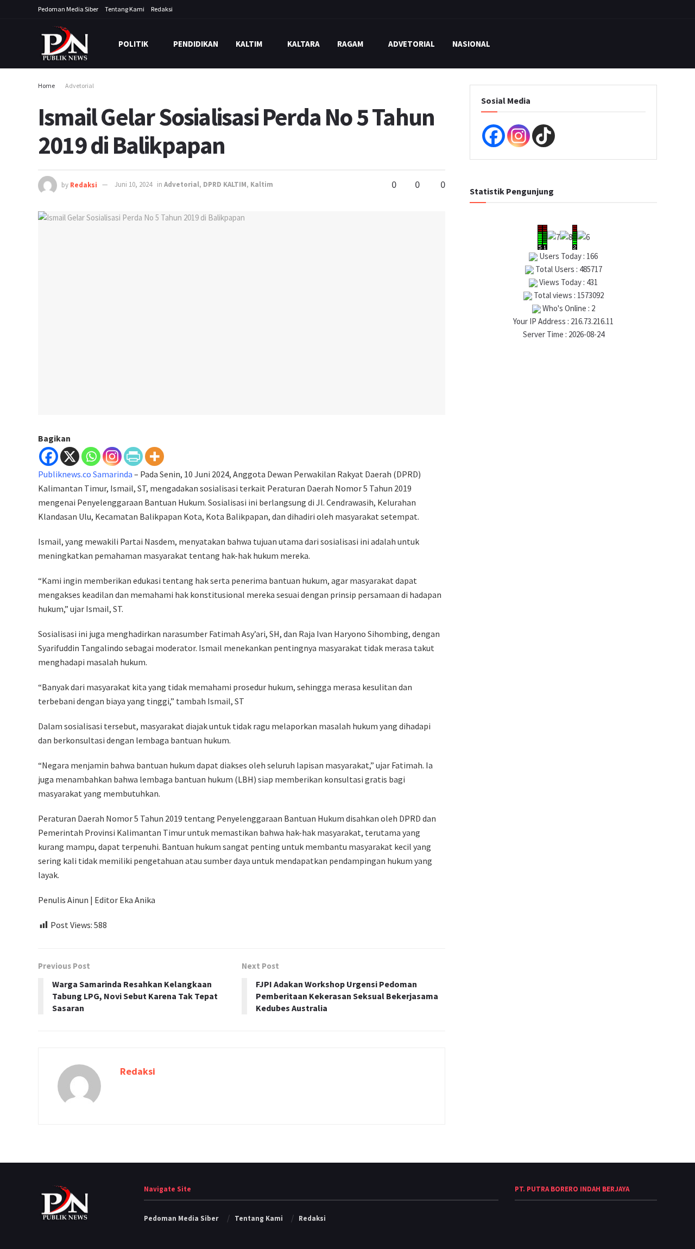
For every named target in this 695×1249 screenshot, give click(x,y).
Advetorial (411, 44)
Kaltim (249, 44)
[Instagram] (112, 456)
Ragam (350, 44)
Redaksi (162, 9)
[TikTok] (543, 135)
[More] (154, 456)
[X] (69, 456)
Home (46, 85)
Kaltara (303, 44)
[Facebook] (48, 456)
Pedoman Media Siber (68, 9)
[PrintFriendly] (133, 456)
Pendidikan (195, 44)
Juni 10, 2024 (133, 184)
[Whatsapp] (90, 456)
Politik (133, 44)
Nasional (471, 44)
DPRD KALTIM (225, 184)
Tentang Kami (124, 9)
